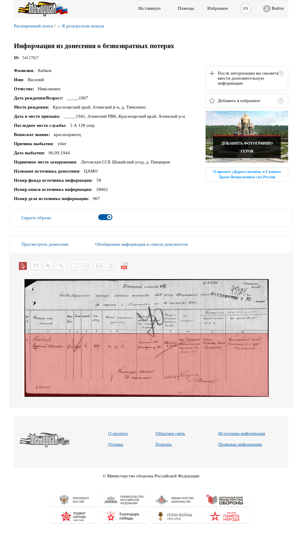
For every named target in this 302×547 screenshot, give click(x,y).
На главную (149, 8)
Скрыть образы (36, 217)
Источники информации (241, 433)
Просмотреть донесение (45, 244)
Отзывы (115, 444)
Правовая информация (240, 444)
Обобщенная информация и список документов (141, 244)
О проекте (118, 433)
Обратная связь (170, 433)
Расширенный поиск (33, 26)
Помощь (163, 444)
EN (245, 8)
